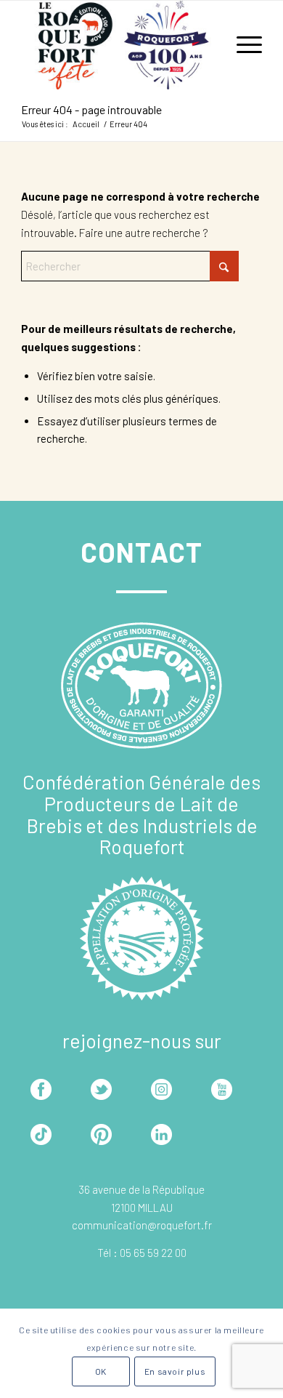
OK (101, 1371)
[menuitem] (242, 45)
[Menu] (242, 45)
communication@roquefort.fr (142, 1225)
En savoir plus (174, 1371)
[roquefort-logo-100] (117, 45)
